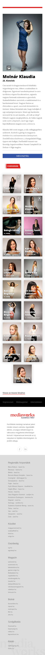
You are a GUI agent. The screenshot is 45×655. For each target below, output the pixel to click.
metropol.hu (12, 609)
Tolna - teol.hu (13, 508)
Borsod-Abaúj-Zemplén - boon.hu (20, 475)
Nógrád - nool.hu (14, 500)
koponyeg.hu (13, 629)
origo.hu (11, 536)
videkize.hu (12, 589)
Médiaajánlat (22, 402)
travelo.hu (11, 581)
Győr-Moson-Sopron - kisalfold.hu (20, 486)
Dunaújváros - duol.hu (16, 481)
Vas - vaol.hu (13, 511)
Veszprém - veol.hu (15, 514)
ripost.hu (11, 606)
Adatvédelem (36, 402)
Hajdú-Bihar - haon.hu (16, 489)
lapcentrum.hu (13, 634)
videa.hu (11, 631)
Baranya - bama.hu (15, 470)
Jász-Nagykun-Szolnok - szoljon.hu (21, 494)
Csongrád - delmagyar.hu (17, 478)
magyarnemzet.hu (14, 528)
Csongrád (12, 166)
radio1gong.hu (13, 646)
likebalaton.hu (13, 573)
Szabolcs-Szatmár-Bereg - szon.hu (21, 505)
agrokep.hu (12, 550)
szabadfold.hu (13, 531)
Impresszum (8, 402)
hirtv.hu (10, 533)
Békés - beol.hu (14, 472)
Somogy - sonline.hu (15, 503)
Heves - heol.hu (14, 492)
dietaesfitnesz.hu (14, 584)
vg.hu (10, 548)
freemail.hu (12, 626)
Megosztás (22, 156)
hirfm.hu (11, 648)
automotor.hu (13, 565)
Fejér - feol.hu (13, 483)
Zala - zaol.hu (13, 517)
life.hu (10, 612)
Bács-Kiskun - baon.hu (16, 467)
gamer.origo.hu (13, 570)
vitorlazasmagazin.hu (16, 587)
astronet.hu (12, 562)
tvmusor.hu (12, 592)
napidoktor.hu (13, 576)
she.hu (10, 615)
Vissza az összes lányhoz (14, 393)
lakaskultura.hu (13, 567)
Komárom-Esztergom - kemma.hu (20, 497)
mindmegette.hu (14, 578)
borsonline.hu (13, 604)
